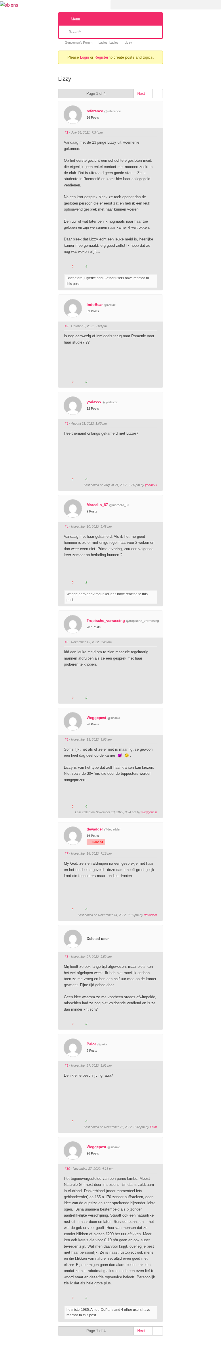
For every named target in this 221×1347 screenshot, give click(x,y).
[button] (165, 4)
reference (95, 111)
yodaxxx (94, 402)
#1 (66, 132)
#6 (66, 739)
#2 (66, 326)
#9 (66, 1065)
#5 (66, 642)
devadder (95, 829)
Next (141, 93)
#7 (66, 853)
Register (101, 57)
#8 (66, 956)
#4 (66, 526)
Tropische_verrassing (106, 620)
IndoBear (95, 304)
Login (84, 57)
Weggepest (96, 718)
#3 (66, 423)
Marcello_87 (97, 505)
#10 (67, 1168)
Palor (91, 1044)
